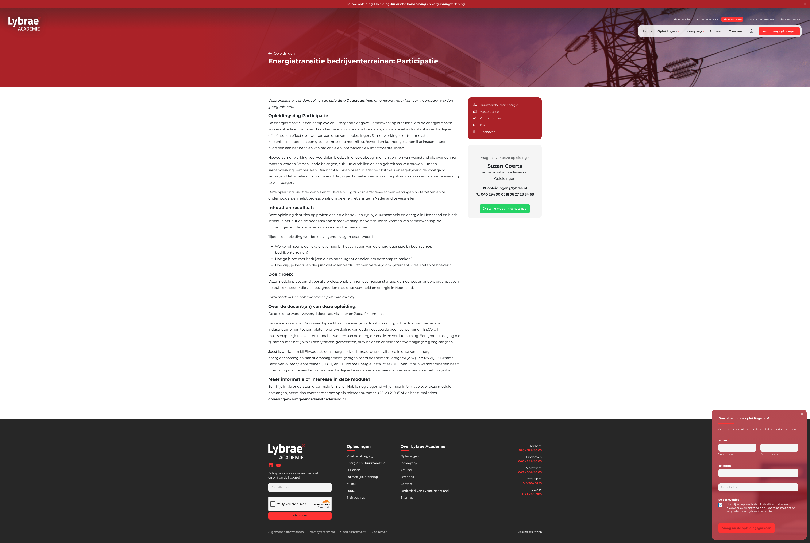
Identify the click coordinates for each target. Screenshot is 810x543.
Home (647, 31)
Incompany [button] (693, 31)
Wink (538, 531)
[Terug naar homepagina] (24, 24)
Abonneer (300, 515)
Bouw (351, 491)
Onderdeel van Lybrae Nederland (425, 491)
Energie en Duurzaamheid (366, 463)
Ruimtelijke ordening (362, 477)
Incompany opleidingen (779, 31)
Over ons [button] (735, 31)
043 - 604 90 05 (530, 472)
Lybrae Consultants (707, 19)
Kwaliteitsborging (360, 456)
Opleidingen (284, 53)
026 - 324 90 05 (530, 450)
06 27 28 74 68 (522, 194)
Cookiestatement (353, 532)
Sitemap (407, 497)
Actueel (406, 470)
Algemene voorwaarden (286, 532)
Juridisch (353, 470)
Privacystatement (322, 532)
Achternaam (769, 454)
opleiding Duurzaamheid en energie (361, 100)
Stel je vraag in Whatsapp (506, 208)
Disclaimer (379, 532)
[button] (753, 31)
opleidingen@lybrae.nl (507, 188)
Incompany (409, 463)
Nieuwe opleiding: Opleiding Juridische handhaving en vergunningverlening (405, 4)
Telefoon (724, 465)
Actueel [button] (715, 31)
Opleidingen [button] (667, 31)
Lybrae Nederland (682, 19)
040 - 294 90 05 (530, 461)
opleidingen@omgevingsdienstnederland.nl (307, 399)
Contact (406, 484)
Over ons (407, 477)
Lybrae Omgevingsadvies (760, 19)
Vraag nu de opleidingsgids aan (746, 528)
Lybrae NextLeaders (789, 19)
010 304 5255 (532, 483)
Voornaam (725, 454)
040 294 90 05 (493, 194)
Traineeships (356, 497)
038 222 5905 (532, 494)
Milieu (351, 484)
